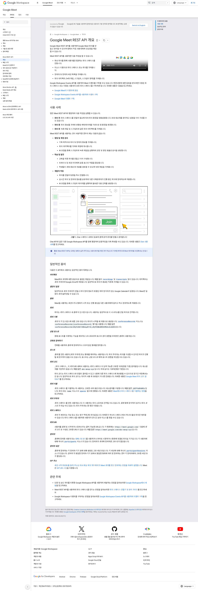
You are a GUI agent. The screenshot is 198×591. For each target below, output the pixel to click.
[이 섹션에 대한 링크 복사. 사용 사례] (63, 107)
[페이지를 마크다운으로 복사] (104, 40)
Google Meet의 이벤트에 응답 (66, 90)
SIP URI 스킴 (62, 468)
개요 (4, 15)
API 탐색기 (92, 564)
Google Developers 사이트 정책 (74, 512)
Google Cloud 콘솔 (94, 560)
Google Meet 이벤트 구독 (64, 99)
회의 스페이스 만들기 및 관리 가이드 (124, 490)
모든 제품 (60, 3)
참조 (19, 15)
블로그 (145, 553)
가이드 (12, 15)
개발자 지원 (37, 564)
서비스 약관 (37, 567)
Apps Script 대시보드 (95, 556)
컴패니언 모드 (80, 439)
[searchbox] (15, 22)
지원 (27, 15)
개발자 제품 (37, 556)
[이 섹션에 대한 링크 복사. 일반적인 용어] (68, 264)
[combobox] (158, 3)
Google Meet (47, 3)
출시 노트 (37, 560)
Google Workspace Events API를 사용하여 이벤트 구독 (76, 94)
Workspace (22, 2)
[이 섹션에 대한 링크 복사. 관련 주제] (63, 477)
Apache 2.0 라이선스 (135, 509)
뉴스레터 (146, 556)
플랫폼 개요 (37, 553)
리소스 (73, 3)
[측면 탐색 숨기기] (27, 587)
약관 (35, 586)
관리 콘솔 (91, 553)
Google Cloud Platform (99, 577)
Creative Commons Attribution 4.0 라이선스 (88, 509)
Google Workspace (60, 34)
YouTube (146, 564)
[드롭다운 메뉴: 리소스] (78, 2)
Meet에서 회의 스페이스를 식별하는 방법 (129, 391)
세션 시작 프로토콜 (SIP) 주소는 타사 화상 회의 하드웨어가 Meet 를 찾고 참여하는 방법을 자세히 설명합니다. (98, 465)
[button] (15, 43)
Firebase (83, 577)
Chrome (73, 577)
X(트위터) (146, 560)
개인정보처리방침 (45, 586)
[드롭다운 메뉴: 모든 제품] (66, 2)
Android (62, 577)
